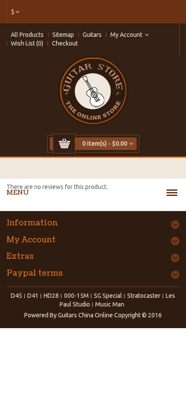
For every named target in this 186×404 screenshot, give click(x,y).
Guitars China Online (85, 315)
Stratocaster (143, 295)
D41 (32, 295)
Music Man (109, 304)
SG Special (108, 295)
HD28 (51, 295)
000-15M (76, 295)
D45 (16, 295)
